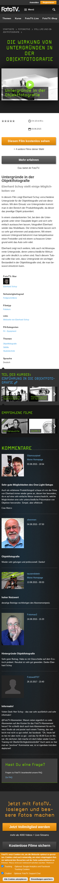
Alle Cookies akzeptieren (15, 879)
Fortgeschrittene (10, 298)
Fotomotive (24, 29)
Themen (7, 18)
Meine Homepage (35, 459)
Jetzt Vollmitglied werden (29, 827)
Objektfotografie (10, 344)
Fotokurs (7, 309)
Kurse (18, 18)
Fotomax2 (32, 614)
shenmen (31, 519)
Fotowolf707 (33, 677)
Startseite (8, 29)
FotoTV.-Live (32, 18)
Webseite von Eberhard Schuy (16, 320)
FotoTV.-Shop (49, 18)
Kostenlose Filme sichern (29, 846)
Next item (54, 394)
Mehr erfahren (29, 159)
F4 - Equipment (9, 331)
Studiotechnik (9, 351)
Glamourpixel (33, 455)
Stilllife (6, 347)
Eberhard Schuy (10, 286)
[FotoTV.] (11, 9)
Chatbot (8, 873)
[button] (29, 84)
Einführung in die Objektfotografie (28, 381)
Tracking (8, 866)
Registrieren (48, 2)
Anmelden (34, 2)
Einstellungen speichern (42, 879)
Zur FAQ (8, 777)
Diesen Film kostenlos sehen (29, 141)
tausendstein (33, 573)
